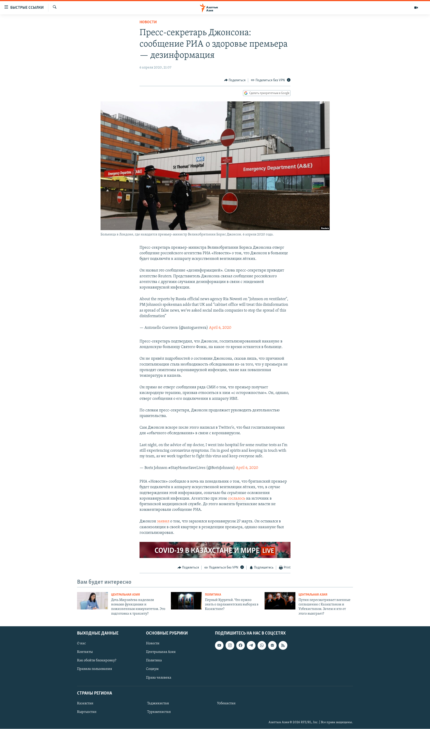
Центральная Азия (125, 594)
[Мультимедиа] (416, 7)
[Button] (235, 80)
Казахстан (85, 703)
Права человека (158, 678)
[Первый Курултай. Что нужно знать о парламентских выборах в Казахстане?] (186, 600)
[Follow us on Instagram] (230, 645)
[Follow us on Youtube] (219, 645)
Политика (213, 594)
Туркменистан (159, 712)
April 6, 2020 (220, 328)
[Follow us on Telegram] (251, 645)
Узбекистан (226, 703)
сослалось (237, 499)
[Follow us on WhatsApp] (262, 645)
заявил (163, 521)
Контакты (85, 652)
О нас (81, 643)
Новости (148, 22)
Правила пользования (94, 669)
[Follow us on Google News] (272, 645)
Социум (152, 669)
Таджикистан (158, 703)
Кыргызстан (87, 712)
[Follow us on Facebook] (240, 645)
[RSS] (283, 645)
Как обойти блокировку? (96, 661)
